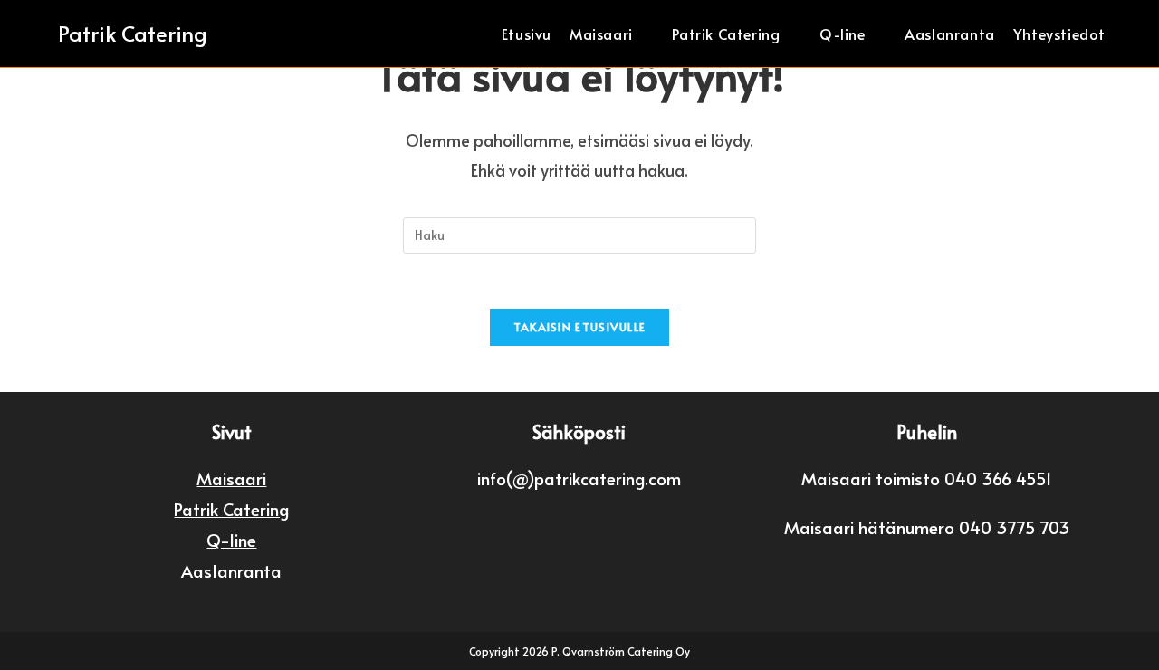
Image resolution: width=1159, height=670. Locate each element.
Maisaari (231, 478)
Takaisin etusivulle (580, 327)
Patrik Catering (132, 33)
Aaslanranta (231, 570)
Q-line (231, 539)
